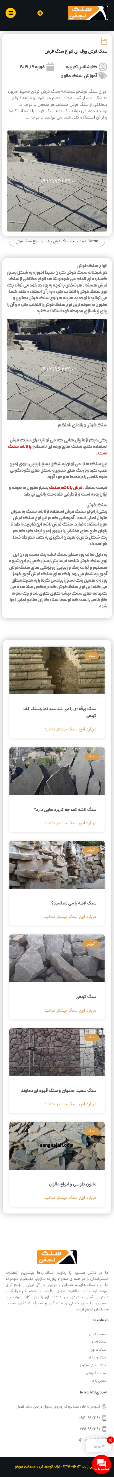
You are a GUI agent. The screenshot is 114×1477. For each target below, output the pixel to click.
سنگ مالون (71, 76)
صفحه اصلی (97, 1334)
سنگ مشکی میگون (93, 1365)
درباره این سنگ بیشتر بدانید (70, 729)
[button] (40, 13)
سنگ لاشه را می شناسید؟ (73, 903)
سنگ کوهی (86, 997)
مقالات (78, 241)
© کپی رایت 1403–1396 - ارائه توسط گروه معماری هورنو (57, 1467)
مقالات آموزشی (96, 1373)
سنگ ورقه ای (97, 1357)
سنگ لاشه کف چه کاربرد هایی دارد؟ (65, 810)
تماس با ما (99, 1380)
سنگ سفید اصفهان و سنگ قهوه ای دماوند (58, 1090)
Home (93, 241)
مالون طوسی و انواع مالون (72, 1184)
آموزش (90, 76)
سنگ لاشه (99, 1342)
